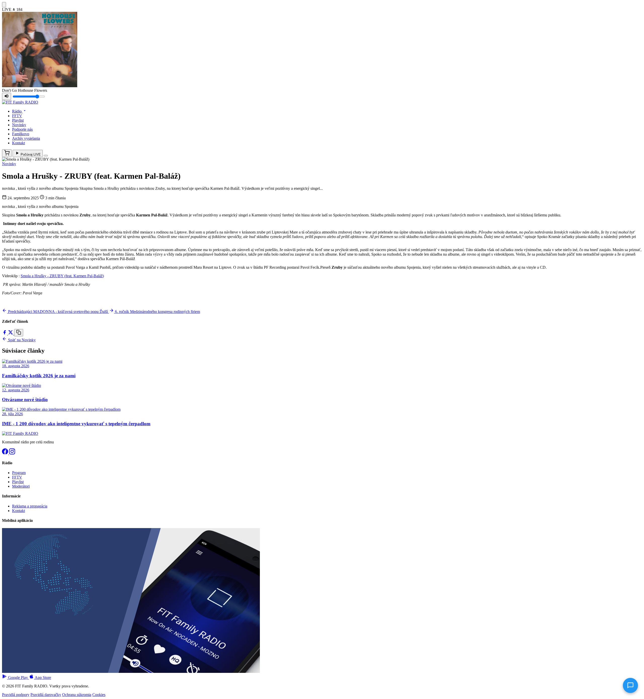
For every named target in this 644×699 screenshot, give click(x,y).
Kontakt (18, 143)
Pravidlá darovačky (45, 694)
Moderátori (21, 486)
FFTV (17, 116)
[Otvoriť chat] (630, 685)
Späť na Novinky (21, 340)
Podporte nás (22, 129)
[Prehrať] (4, 4)
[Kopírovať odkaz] (18, 332)
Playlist (18, 120)
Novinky (19, 125)
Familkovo (20, 134)
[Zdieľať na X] (11, 333)
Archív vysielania (26, 138)
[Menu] (46, 155)
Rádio (17, 111)
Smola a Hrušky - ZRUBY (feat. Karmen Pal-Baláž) (62, 276)
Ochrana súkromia (76, 694)
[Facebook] (5, 453)
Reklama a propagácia (29, 506)
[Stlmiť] (6, 96)
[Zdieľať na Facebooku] (5, 333)
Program (19, 473)
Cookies (98, 694)
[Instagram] (12, 453)
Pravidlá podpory (15, 694)
